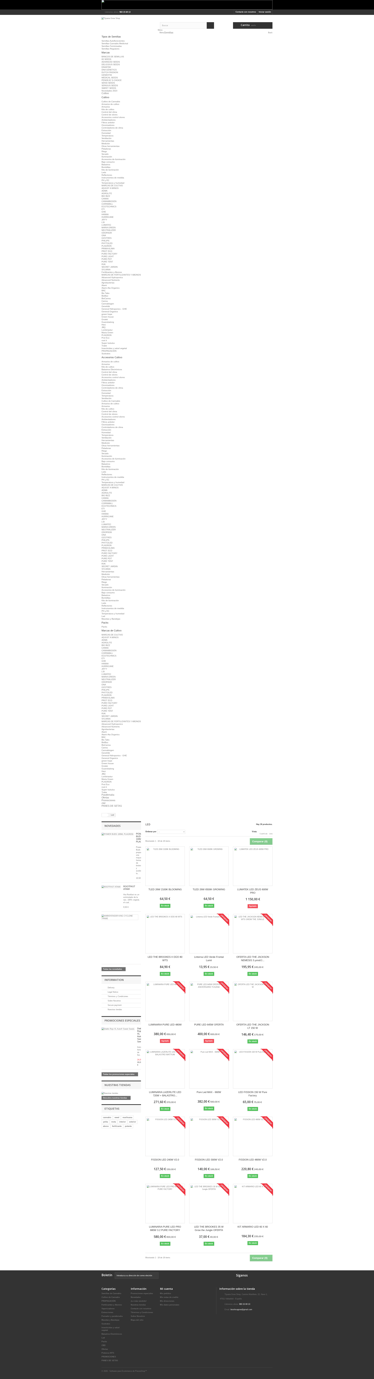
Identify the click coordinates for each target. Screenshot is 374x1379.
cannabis (107, 1117)
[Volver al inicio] (104, 815)
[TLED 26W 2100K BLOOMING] (165, 866)
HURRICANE (108, 217)
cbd (103, 803)
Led (103, 616)
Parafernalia (108, 795)
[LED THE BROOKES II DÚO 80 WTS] (165, 933)
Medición (106, 143)
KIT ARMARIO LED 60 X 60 (253, 1226)
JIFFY (104, 219)
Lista (270, 834)
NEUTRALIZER (109, 230)
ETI (103, 209)
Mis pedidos (165, 1293)
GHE (104, 212)
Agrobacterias (108, 282)
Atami (104, 285)
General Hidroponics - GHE (114, 309)
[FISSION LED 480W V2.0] (252, 1136)
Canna (105, 301)
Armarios (106, 107)
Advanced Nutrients (111, 280)
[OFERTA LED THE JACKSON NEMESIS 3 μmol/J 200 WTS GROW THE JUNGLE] (252, 933)
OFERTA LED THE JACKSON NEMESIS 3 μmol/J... (252, 959)
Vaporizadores (108, 1309)
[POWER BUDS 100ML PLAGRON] (117, 834)
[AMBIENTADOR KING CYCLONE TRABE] (120, 917)
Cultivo (105, 93)
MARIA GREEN (109, 227)
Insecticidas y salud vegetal (114, 348)
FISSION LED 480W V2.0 (253, 1159)
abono (106, 1126)
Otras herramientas (111, 146)
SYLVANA (106, 269)
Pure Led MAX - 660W (209, 1092)
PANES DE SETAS (112, 806)
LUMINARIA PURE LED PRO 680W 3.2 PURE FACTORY (165, 1228)
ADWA (104, 191)
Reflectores (107, 175)
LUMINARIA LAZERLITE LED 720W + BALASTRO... (165, 1094)
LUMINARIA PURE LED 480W (165, 1024)
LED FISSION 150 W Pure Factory (252, 1094)
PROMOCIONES (109, 1357)
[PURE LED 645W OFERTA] (209, 1001)
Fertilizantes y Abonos (112, 272)
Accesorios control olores (113, 117)
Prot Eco (105, 338)
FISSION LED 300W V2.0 (209, 1159)
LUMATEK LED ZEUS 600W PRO (252, 891)
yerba (105, 1122)
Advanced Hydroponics (112, 277)
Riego (104, 151)
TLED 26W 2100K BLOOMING (165, 889)
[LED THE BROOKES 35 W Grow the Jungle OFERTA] (209, 1203)
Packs (104, 627)
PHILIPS (105, 240)
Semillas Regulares (110, 49)
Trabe (104, 345)
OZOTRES (106, 238)
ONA (104, 235)
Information (114, 980)
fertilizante (117, 1126)
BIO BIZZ (106, 196)
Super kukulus (108, 343)
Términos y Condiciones (117, 996)
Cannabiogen (108, 303)
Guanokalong (108, 322)
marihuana (127, 1117)
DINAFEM (106, 67)
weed (117, 1117)
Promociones (108, 800)
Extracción (106, 130)
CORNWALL (107, 204)
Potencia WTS (108, 1353)
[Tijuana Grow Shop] (129, 24)
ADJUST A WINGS (110, 188)
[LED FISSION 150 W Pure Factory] (252, 1069)
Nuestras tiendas (114, 1009)
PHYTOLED (107, 243)
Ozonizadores (108, 125)
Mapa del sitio (137, 1320)
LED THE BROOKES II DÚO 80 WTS (165, 959)
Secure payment (114, 1005)
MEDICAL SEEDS (110, 77)
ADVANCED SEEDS (111, 62)
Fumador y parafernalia (112, 1316)
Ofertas (105, 797)
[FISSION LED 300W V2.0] (209, 1136)
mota (113, 1122)
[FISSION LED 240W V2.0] (165, 1136)
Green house (108, 317)
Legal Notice (112, 992)
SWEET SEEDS (109, 88)
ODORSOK (107, 233)
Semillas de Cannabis (111, 1293)
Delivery (111, 988)
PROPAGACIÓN (109, 351)
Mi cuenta (166, 1288)
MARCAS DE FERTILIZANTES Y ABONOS (121, 275)
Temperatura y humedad (113, 183)
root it (104, 340)
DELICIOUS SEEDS (111, 64)
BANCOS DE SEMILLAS (113, 56)
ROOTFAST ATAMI (129, 887)
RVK (104, 264)
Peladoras (106, 149)
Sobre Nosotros (114, 1001)
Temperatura (107, 135)
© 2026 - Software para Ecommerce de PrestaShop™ (124, 1371)
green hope (107, 314)
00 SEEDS (106, 59)
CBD (103, 1345)
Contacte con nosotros (246, 12)
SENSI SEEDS (108, 83)
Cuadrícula (263, 834)
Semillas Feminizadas (112, 46)
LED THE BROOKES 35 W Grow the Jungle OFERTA (209, 1228)
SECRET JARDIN (110, 267)
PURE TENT (107, 261)
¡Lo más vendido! (139, 1301)
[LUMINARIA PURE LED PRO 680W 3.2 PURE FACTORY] (165, 1203)
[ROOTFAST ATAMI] (111, 886)
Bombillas (106, 167)
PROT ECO (107, 251)
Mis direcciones (167, 1301)
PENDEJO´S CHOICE (112, 80)
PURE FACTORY (109, 254)
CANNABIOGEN (109, 201)
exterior (132, 1122)
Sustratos (106, 353)
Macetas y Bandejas (111, 619)
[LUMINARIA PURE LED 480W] (165, 1001)
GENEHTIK (107, 75)
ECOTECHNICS (109, 206)
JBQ (103, 327)
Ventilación (106, 138)
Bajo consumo (108, 162)
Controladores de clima (112, 128)
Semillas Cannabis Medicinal (115, 43)
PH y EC (105, 180)
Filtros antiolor (108, 122)
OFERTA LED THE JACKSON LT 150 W (252, 1026)
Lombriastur (107, 330)
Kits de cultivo (108, 109)
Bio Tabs (105, 293)
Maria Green (107, 332)
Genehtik (106, 306)
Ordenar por (150, 831)
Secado (105, 154)
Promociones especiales (122, 1020)
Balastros (106, 164)
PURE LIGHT (108, 256)
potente (128, 1126)
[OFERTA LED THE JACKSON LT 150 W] (252, 1001)
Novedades (112, 826)
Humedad (106, 133)
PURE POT (107, 259)
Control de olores (109, 114)
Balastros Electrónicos (112, 369)
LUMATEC (106, 225)
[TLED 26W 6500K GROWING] (209, 866)
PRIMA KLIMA (108, 248)
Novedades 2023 (109, 91)
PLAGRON (106, 246)
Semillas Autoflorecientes (113, 41)
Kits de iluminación (110, 170)
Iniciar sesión (265, 12)
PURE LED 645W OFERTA (209, 1024)
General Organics (110, 311)
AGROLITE (107, 193)
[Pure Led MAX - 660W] (209, 1069)
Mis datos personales (169, 1305)
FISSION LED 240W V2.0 (165, 1159)
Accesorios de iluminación (113, 159)
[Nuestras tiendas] (121, 1093)
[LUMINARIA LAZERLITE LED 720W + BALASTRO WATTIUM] (165, 1069)
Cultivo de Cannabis (111, 101)
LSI (103, 222)
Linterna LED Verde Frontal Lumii (209, 959)
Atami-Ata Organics (111, 288)
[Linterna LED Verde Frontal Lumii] (209, 933)
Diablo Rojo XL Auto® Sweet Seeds (140, 1035)
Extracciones (107, 1312)
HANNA (105, 214)
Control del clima (109, 112)
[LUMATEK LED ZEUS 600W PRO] (252, 866)
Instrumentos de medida (113, 177)
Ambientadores (109, 120)
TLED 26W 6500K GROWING (209, 889)
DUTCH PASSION (110, 72)
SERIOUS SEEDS (110, 85)
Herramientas (108, 141)
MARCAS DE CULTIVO (112, 185)
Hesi (104, 324)
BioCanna (106, 298)
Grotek (105, 319)
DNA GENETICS (109, 70)
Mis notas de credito (169, 1297)
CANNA (105, 198)
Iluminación (107, 156)
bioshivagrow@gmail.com (241, 1309)
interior (122, 1122)
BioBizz (105, 296)
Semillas (168, 32)
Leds (104, 172)
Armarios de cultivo (110, 104)
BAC (104, 290)
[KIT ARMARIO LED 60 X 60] (252, 1203)
